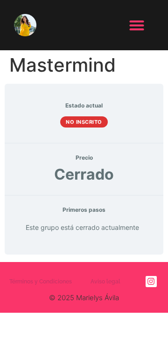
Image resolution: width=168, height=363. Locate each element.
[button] (136, 25)
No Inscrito (84, 122)
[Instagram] (151, 281)
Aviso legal (105, 281)
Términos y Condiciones (40, 281)
